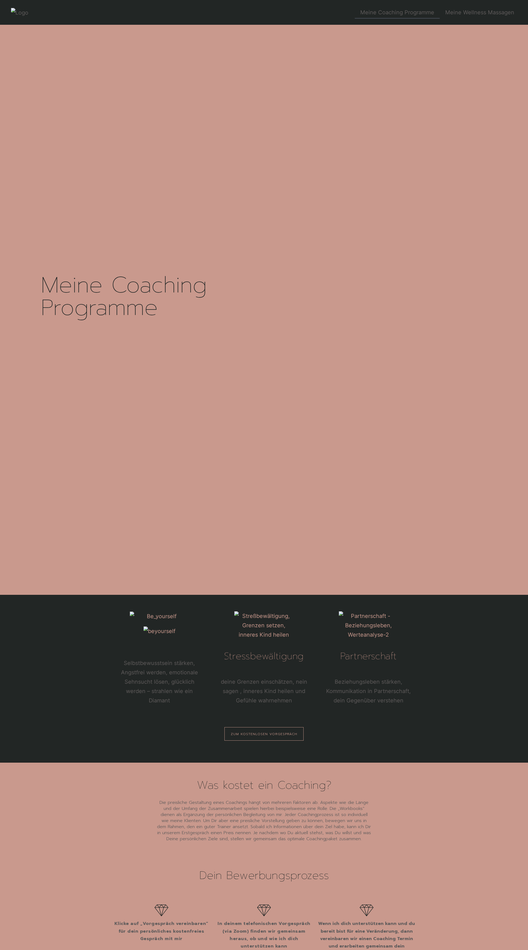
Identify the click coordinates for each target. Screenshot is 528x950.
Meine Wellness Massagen (479, 12)
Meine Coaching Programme (397, 12)
